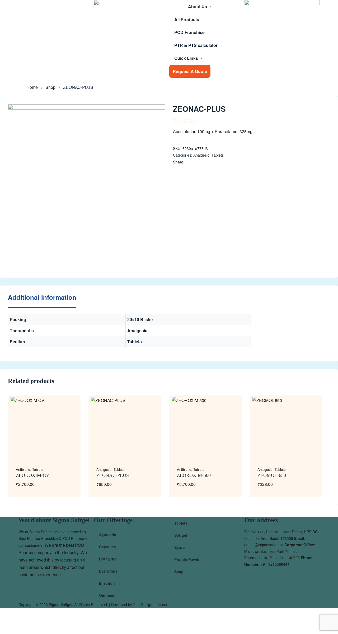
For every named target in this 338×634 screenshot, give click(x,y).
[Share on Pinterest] (216, 162)
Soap (179, 571)
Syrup (179, 547)
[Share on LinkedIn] (199, 162)
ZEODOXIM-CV (32, 475)
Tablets (218, 155)
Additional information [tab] (42, 297)
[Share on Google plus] (210, 162)
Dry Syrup (108, 559)
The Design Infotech (150, 604)
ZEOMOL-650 (271, 475)
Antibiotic (23, 469)
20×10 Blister (140, 319)
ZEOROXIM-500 (194, 475)
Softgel (180, 535)
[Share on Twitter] (193, 162)
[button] (156, 113)
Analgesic (201, 155)
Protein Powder (188, 559)
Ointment (107, 595)
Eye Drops (108, 571)
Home (32, 87)
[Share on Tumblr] (205, 162)
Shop (50, 87)
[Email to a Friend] (221, 162)
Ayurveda (107, 534)
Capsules (107, 546)
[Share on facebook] (188, 162)
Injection (107, 583)
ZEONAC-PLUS (112, 475)
